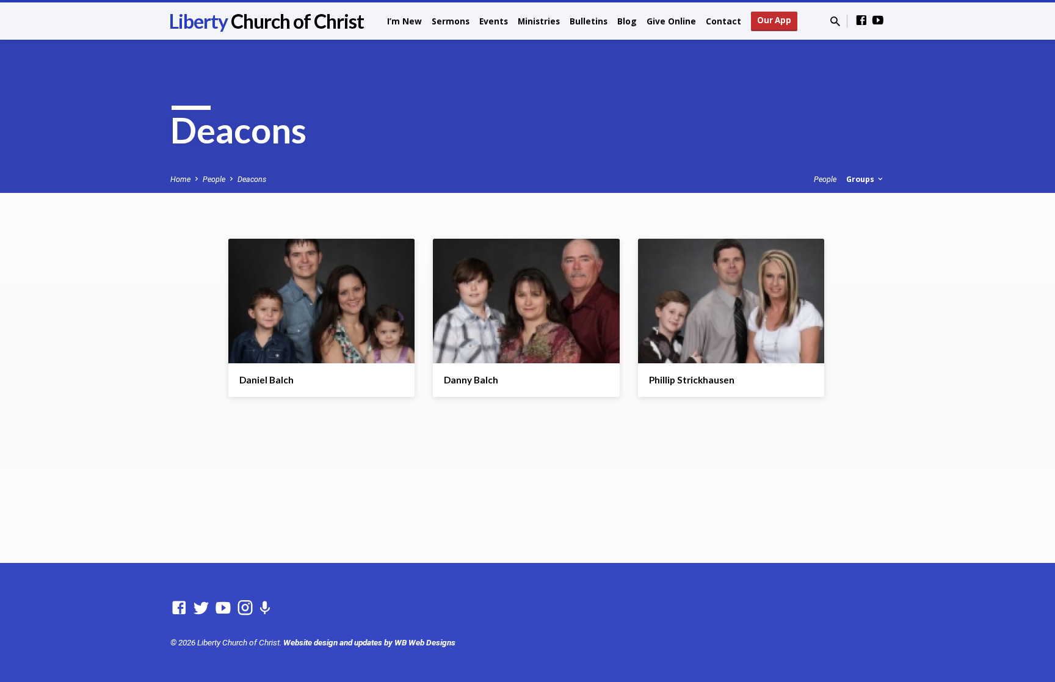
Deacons (251, 179)
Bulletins (588, 21)
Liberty (266, 21)
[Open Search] (835, 21)
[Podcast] (264, 609)
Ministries (539, 21)
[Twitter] (201, 608)
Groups (861, 179)
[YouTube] (878, 20)
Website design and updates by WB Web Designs (369, 642)
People (214, 179)
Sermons (450, 21)
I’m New (404, 21)
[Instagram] (245, 608)
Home (180, 179)
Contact (723, 21)
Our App (774, 20)
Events (493, 21)
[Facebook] (861, 20)
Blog (627, 21)
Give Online (671, 21)
